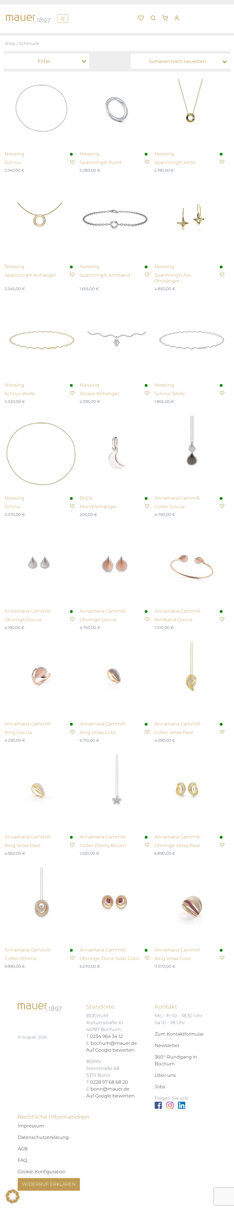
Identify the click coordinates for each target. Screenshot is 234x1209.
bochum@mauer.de (113, 1043)
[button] (167, 16)
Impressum (31, 1126)
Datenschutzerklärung (43, 1137)
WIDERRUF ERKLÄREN (49, 1184)
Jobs (160, 1086)
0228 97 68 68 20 (109, 1082)
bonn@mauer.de (110, 1089)
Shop (10, 43)
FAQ (22, 1160)
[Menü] (62, 18)
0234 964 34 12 (106, 1036)
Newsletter (167, 1045)
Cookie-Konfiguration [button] (42, 1171)
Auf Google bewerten (110, 1050)
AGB (23, 1148)
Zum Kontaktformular (179, 1034)
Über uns (165, 1075)
